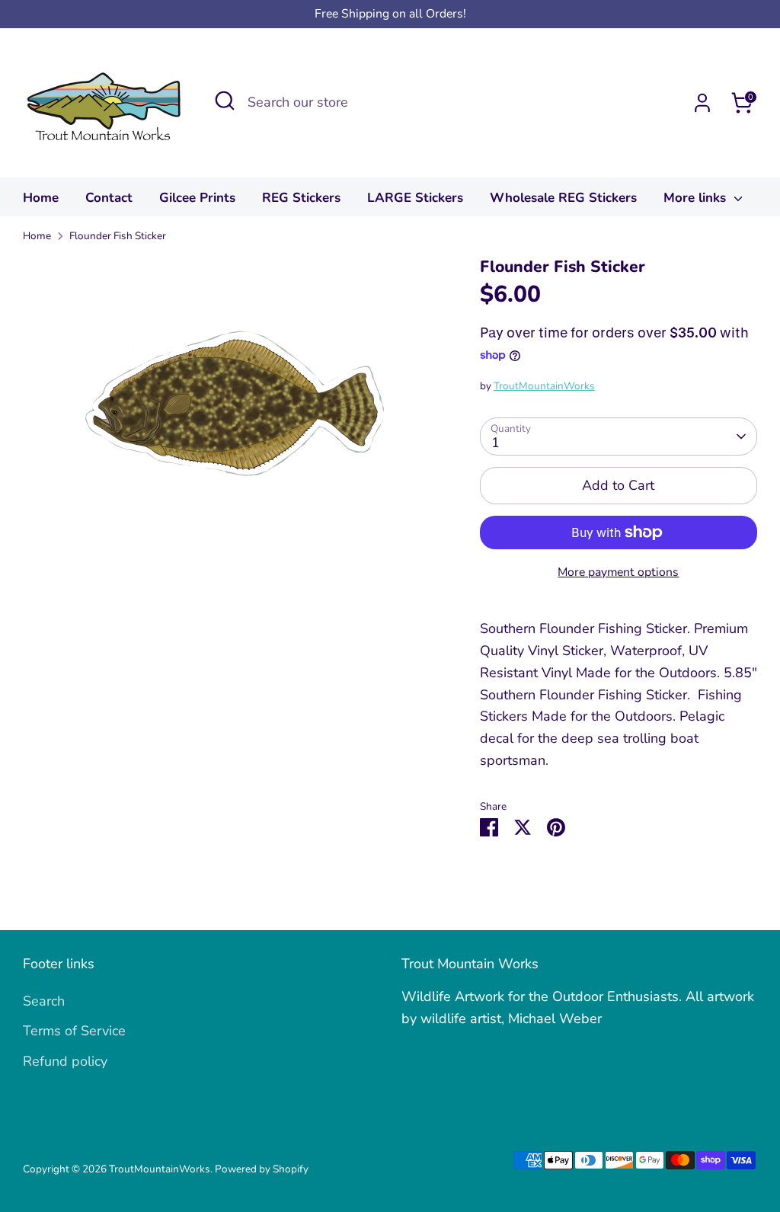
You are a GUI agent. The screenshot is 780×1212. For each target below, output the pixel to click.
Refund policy (65, 1061)
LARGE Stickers (415, 197)
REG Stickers (301, 197)
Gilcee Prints (197, 197)
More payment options (618, 572)
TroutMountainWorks (544, 386)
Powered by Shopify (261, 1169)
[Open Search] (224, 100)
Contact (109, 197)
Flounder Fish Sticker (117, 236)
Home (41, 197)
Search (44, 1001)
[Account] (702, 103)
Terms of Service (74, 1031)
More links (696, 197)
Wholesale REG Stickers (563, 197)
